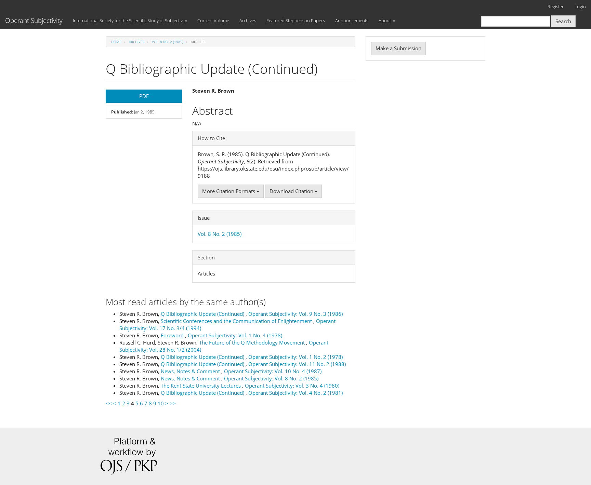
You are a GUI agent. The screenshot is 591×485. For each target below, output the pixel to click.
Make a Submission (398, 48)
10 (161, 403)
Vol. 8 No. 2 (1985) (167, 41)
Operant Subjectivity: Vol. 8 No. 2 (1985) (271, 378)
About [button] (385, 20)
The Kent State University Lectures (201, 385)
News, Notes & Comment (191, 371)
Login (580, 6)
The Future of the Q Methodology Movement (252, 342)
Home (116, 41)
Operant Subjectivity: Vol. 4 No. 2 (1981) (295, 392)
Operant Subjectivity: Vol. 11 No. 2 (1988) (297, 364)
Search (563, 21)
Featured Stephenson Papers (295, 20)
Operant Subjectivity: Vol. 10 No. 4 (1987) (272, 371)
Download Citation (292, 191)
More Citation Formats (229, 191)
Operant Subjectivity (34, 20)
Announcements (351, 20)
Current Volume (213, 20)
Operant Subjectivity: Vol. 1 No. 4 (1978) (235, 335)
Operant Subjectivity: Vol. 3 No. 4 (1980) (292, 385)
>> (173, 403)
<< (109, 403)
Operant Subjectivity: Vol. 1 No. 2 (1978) (295, 356)
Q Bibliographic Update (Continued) (203, 313)
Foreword (173, 335)
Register (556, 6)
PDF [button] (144, 96)
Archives (247, 20)
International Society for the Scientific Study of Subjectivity (130, 20)
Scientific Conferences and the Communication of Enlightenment (237, 321)
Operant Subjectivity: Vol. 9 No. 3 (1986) (295, 313)
